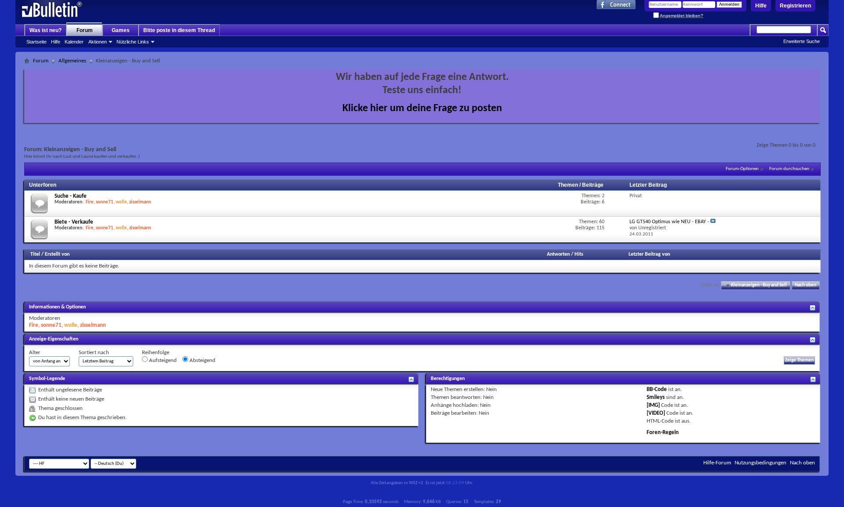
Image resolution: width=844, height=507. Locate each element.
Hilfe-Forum (717, 463)
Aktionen (97, 41)
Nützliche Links (132, 41)
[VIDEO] (656, 413)
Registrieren (795, 6)
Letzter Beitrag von (649, 254)
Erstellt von (57, 254)
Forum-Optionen (742, 169)
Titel (35, 254)
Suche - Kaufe (71, 196)
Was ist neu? (45, 30)
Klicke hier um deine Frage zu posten (422, 108)
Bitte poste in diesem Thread (179, 30)
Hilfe (761, 6)
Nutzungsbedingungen (760, 463)
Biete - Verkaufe (74, 222)
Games (121, 30)
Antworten (558, 254)
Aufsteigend (162, 360)
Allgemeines (72, 61)
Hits (579, 254)
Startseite (36, 41)
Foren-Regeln (663, 432)
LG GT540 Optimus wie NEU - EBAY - (669, 222)
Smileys (656, 397)
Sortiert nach (94, 352)
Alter (34, 352)
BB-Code (657, 389)
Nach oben (805, 285)
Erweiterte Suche (801, 41)
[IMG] (653, 405)
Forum (84, 30)
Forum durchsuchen (789, 169)
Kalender (74, 41)
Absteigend (201, 360)
